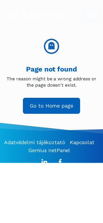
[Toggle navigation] (92, 15)
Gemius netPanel (49, 150)
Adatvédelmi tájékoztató (34, 142)
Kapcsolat (82, 142)
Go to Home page (51, 106)
